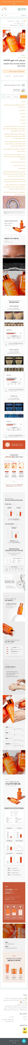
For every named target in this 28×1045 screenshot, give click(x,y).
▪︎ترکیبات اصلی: (22, 168)
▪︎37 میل (23, 102)
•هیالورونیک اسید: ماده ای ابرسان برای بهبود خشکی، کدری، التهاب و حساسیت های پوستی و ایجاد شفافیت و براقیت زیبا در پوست (14, 187)
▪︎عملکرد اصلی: (22, 110)
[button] (5, 9)
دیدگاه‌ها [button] (9, 97)
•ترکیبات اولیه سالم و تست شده (18, 162)
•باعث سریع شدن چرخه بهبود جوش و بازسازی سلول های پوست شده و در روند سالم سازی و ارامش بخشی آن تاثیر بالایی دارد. (15, 144)
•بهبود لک (23, 117)
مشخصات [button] (23, 97)
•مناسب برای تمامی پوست (19, 165)
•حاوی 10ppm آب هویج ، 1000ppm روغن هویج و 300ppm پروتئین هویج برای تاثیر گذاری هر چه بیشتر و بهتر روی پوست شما (14, 136)
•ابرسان (23, 123)
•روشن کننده (22, 120)
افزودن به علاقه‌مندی (17, 76)
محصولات (25, 1017)
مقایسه (6, 76)
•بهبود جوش (22, 113)
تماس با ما (11, 1017)
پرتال (10, 1040)
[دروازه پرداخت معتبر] (25, 1030)
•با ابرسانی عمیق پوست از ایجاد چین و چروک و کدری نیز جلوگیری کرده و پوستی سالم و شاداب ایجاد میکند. (14, 157)
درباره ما (25, 1019)
